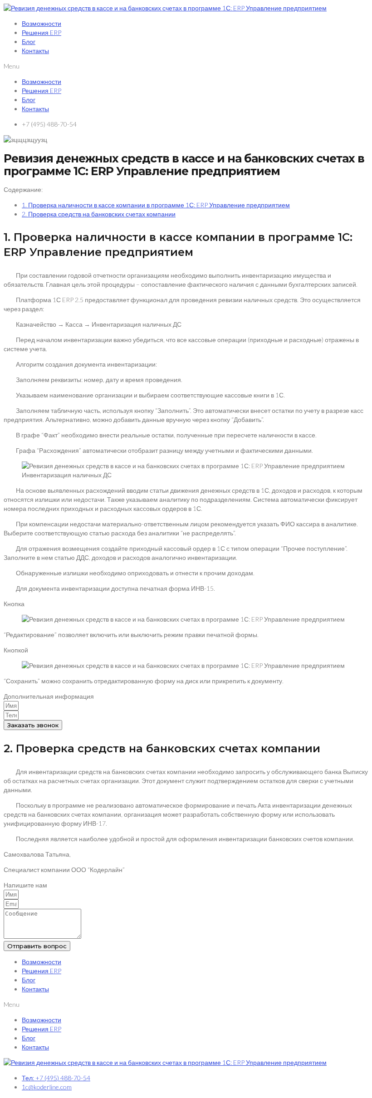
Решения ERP (41, 32)
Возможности (41, 23)
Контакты (35, 50)
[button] (186, 66)
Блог (28, 41)
